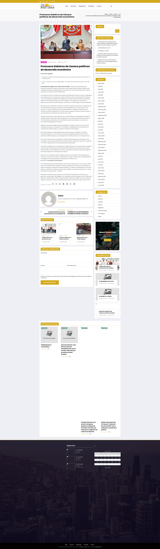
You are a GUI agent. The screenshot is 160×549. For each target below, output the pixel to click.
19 (112, 460)
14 (119, 457)
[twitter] (56, 184)
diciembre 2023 (102, 176)
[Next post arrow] (91, 212)
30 (101, 464)
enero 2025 (101, 138)
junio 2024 (100, 159)
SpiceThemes (99, 547)
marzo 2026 (101, 98)
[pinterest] (67, 184)
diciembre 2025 (102, 106)
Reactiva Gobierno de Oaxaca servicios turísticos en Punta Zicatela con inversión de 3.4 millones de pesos (65, 238)
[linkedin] (60, 184)
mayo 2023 (100, 182)
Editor (61, 196)
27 (115, 462)
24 (105, 462)
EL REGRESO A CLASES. (103, 51)
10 (105, 457)
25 (108, 462)
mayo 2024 (101, 162)
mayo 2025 (101, 127)
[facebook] (53, 184)
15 (97, 460)
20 (115, 460)
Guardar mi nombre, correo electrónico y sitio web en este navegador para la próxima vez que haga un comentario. (66, 277)
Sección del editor (102, 210)
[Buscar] (111, 6)
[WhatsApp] (70, 184)
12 (112, 457)
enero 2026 (101, 104)
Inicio (66, 6)
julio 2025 (100, 121)
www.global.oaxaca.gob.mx (55, 160)
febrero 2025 (101, 136)
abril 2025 (100, 130)
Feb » (109, 467)
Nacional (73, 6)
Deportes (100, 199)
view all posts (61, 201)
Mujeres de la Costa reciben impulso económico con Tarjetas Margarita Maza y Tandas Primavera (82, 238)
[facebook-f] (117, 1)
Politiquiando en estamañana (46, 346)
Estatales (91, 6)
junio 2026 (100, 89)
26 (112, 462)
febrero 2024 (101, 170)
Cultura (99, 6)
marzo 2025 (101, 133)
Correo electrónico (71, 265)
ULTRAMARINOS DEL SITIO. (104, 48)
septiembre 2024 (102, 150)
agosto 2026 (101, 83)
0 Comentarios (63, 62)
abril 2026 (100, 95)
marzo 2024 (101, 168)
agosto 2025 (101, 118)
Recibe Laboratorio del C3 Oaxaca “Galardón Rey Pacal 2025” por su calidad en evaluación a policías (109, 426)
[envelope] (63, 184)
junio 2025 (100, 124)
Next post (70, 210)
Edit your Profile (81, 198)
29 (97, 464)
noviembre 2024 (102, 144)
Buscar (99, 26)
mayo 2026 (101, 92)
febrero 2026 (101, 101)
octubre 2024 (101, 147)
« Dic (106, 467)
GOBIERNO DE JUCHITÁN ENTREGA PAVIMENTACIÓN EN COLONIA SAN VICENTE (78, 213)
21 (119, 460)
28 (119, 462)
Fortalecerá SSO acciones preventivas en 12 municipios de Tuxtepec (54, 213)
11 (108, 457)
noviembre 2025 (102, 109)
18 (108, 460)
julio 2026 (100, 86)
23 (101, 462)
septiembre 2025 (102, 115)
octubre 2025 (101, 112)
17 (105, 460)
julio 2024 (100, 156)
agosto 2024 (101, 153)
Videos (99, 216)
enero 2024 (101, 173)
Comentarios (44, 253)
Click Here (107, 240)
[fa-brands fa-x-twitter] (119, 1)
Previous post (61, 210)
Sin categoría (101, 213)
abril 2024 (100, 165)
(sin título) (80, 450)
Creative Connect (83, 547)
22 (97, 462)
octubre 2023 (101, 179)
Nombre (43, 265)
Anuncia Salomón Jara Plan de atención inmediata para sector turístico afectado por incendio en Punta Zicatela (68, 349)
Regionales (82, 6)
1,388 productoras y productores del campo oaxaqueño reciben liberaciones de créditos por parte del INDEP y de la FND (48, 238)
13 (115, 457)
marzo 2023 (101, 185)
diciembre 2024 (102, 141)
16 (101, 460)
